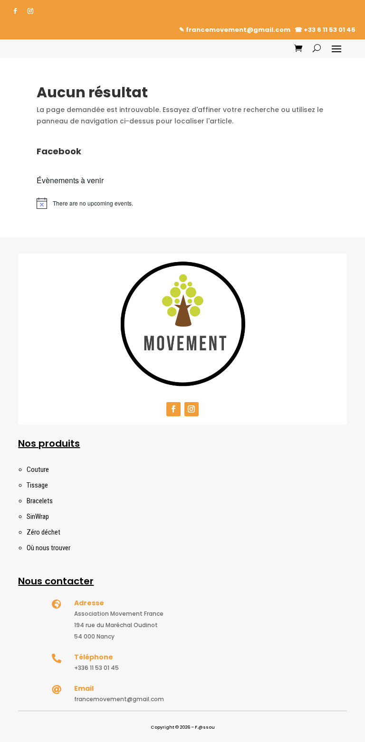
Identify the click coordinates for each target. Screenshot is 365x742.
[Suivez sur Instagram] (30, 11)
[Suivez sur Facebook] (15, 11)
